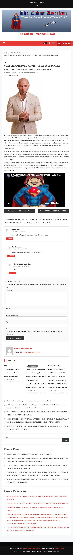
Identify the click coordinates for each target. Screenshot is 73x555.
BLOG (15, 551)
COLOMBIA (22, 551)
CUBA (5, 62)
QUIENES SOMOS (47, 551)
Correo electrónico (12, 315)
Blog (5, 365)
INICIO (39, 551)
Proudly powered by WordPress (32, 548)
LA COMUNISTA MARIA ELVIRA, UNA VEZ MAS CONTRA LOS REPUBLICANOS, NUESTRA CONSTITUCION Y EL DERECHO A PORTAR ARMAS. (37, 427)
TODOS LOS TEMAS (54, 365)
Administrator (17, 247)
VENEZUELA (56, 551)
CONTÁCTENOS (31, 551)
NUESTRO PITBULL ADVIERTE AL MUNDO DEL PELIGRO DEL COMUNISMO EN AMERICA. (43, 503)
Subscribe (66, 43)
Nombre (9, 308)
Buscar (6, 437)
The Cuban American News (36, 33)
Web (7, 322)
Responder (9, 238)
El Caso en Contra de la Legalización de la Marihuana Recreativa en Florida (13, 372)
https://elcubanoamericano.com (30, 352)
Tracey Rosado (16, 230)
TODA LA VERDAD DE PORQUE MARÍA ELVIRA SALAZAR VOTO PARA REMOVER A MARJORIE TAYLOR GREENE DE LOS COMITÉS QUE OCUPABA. (37, 413)
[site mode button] (45, 43)
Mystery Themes (59, 548)
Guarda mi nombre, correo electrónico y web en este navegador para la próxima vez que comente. (34, 333)
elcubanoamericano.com (27, 72)
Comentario (10, 290)
